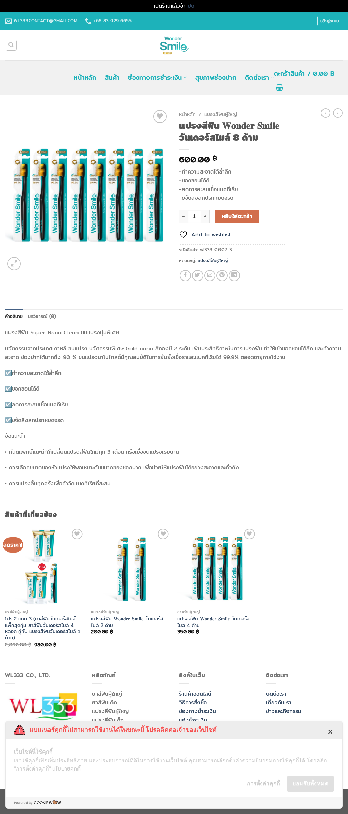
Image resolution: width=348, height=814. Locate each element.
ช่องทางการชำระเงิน (155, 77)
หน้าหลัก (85, 77)
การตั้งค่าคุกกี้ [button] (263, 783)
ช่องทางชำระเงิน (197, 711)
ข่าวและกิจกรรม (283, 711)
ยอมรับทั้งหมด (310, 783)
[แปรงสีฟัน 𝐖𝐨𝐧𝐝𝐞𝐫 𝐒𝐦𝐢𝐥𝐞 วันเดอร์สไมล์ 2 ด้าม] (131, 567)
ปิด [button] (191, 6)
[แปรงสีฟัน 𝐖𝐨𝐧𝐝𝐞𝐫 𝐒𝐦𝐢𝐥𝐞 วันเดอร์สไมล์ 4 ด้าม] (217, 567)
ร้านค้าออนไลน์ (195, 694)
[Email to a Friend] (209, 275)
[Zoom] (14, 263)
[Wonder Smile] (174, 45)
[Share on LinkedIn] (234, 275)
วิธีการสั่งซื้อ (193, 702)
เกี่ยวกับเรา (278, 702)
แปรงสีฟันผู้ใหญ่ (220, 114)
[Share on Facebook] (185, 275)
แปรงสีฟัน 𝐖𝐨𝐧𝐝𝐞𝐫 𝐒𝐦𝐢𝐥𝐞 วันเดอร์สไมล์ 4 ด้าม (213, 622)
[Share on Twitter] (197, 275)
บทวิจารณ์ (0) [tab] (42, 316)
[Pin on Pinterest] (222, 275)
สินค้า (112, 77)
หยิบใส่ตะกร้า (237, 216)
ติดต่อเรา (257, 77)
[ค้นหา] (11, 45)
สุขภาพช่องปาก (215, 77)
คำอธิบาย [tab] (14, 316)
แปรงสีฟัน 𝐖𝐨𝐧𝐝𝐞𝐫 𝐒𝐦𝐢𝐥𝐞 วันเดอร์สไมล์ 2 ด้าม (127, 622)
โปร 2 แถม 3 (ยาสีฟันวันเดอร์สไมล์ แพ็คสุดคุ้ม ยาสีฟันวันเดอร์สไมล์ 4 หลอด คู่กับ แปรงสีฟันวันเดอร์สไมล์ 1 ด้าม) (42, 628)
